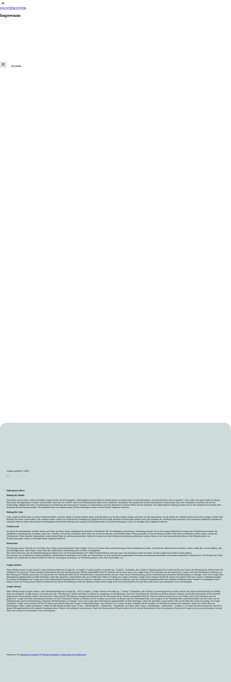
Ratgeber (16, 66)
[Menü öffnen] (3, 64)
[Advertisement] (87, 449)
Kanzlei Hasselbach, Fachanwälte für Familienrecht (64, 655)
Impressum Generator (30, 655)
